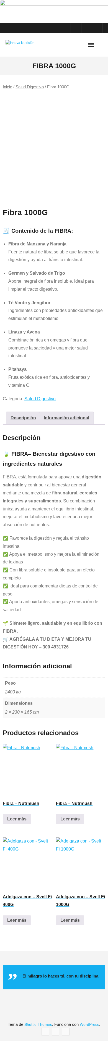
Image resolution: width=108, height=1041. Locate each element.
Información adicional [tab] (66, 417)
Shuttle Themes (38, 1024)
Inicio (7, 87)
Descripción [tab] (23, 417)
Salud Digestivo (30, 87)
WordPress (89, 1024)
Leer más (17, 819)
